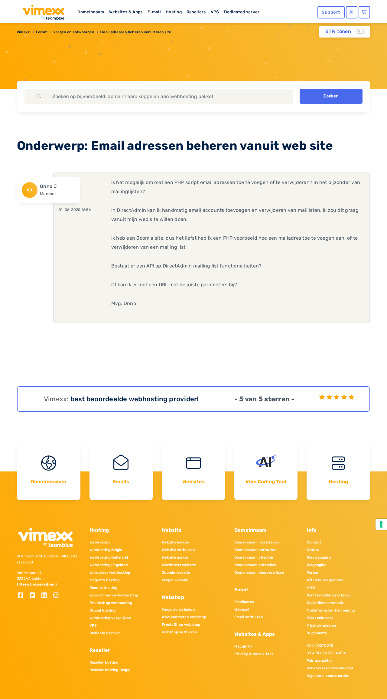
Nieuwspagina (319, 557)
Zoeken (331, 96)
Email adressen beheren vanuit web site (135, 32)
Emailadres (244, 602)
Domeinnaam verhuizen (255, 550)
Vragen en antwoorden (73, 32)
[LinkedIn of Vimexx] (46, 596)
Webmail (241, 609)
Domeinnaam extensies (255, 565)
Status (312, 550)
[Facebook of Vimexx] (23, 596)
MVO (311, 588)
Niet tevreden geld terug (328, 595)
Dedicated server (242, 11)
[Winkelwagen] (364, 12)
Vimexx (23, 32)
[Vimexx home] (41, 10)
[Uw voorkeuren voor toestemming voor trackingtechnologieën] (381, 524)
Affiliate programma (325, 580)
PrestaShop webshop (181, 624)
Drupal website (175, 580)
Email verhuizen (248, 617)
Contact (314, 542)
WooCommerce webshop (184, 617)
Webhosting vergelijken (110, 618)
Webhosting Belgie (105, 550)
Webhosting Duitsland (108, 557)
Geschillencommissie (325, 603)
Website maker (175, 557)
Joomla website (176, 572)
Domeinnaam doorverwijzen (259, 572)
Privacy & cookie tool (253, 654)
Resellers (196, 11)
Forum (41, 32)
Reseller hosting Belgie (110, 670)
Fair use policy (320, 660)
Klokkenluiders (320, 618)
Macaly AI (243, 646)
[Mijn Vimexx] (351, 12)
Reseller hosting (104, 662)
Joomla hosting (103, 588)
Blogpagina (316, 565)
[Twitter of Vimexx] (35, 596)
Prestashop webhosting (110, 603)
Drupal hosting (102, 610)
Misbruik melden (321, 625)
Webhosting (99, 542)
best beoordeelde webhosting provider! (134, 399)
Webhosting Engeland (108, 565)
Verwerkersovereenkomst (330, 668)
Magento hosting (104, 580)
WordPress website (179, 565)
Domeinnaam (90, 11)
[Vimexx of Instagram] (57, 596)
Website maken (175, 542)
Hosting (174, 11)
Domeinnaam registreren (256, 542)
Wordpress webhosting (109, 572)
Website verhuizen (178, 550)
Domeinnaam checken (254, 557)
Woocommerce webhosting (113, 595)
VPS (215, 11)
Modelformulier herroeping (331, 610)
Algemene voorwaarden (328, 676)
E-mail (154, 11)
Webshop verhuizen (179, 632)
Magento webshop (178, 609)
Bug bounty (317, 633)
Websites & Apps (126, 11)
